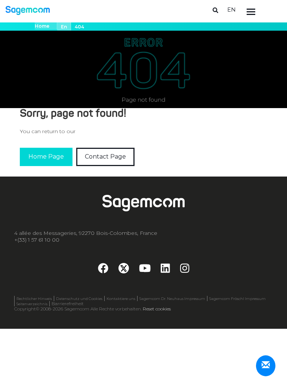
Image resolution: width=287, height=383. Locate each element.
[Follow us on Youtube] (145, 270)
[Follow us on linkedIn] (165, 270)
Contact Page (105, 156)
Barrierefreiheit (68, 303)
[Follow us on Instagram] (184, 270)
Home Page (46, 156)
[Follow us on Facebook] (103, 270)
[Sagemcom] (28, 10)
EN (231, 9)
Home (42, 26)
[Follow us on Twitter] (123, 268)
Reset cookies (157, 309)
